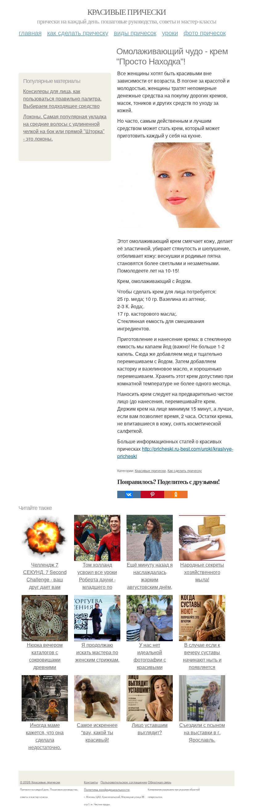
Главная (30, 32)
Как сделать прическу (77, 32)
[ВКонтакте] (129, 494)
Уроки (170, 32)
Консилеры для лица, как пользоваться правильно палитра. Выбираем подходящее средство (62, 99)
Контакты (91, 782)
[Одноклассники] (176, 494)
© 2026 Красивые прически (40, 782)
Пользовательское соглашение (124, 782)
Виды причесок (135, 32)
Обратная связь (159, 782)
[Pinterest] (152, 494)
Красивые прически (126, 11)
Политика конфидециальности (107, 789)
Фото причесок (205, 32)
